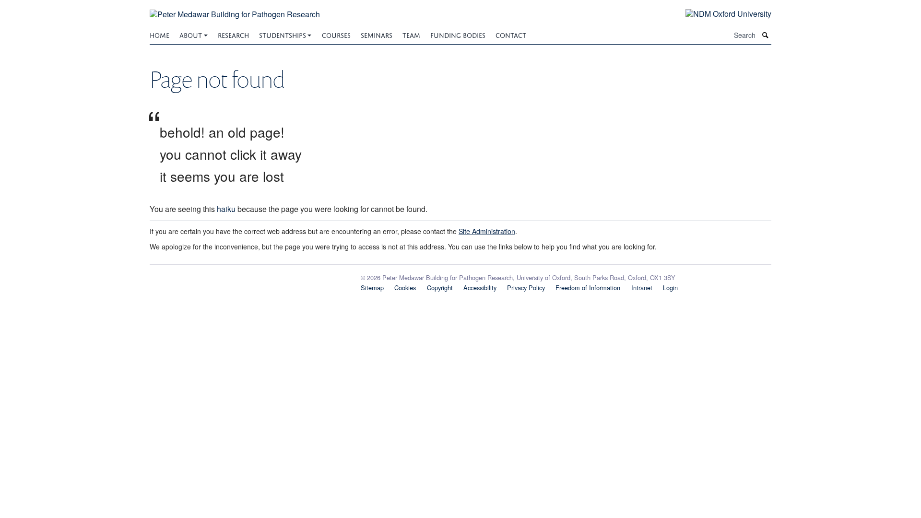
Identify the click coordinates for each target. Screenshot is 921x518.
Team (411, 34)
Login (670, 287)
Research (233, 34)
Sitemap (372, 287)
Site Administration (487, 231)
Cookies (405, 287)
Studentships (282, 34)
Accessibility (479, 287)
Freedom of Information (587, 287)
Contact (511, 34)
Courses (336, 34)
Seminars (376, 34)
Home (159, 34)
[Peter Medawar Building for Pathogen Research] (235, 8)
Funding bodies (457, 34)
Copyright (440, 287)
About (190, 34)
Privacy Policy (526, 287)
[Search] (765, 35)
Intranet (641, 287)
